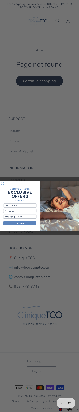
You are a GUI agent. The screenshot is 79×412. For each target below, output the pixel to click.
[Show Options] (35, 216)
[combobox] (19, 216)
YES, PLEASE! (19, 223)
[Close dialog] (2, 183)
